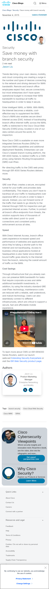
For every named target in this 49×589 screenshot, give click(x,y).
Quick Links (11, 492)
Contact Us (10, 502)
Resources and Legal (15, 520)
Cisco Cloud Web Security (33, 409)
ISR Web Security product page (25, 361)
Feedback (9, 526)
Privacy (8, 540)
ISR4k (17, 414)
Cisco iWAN (8, 414)
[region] (24, 576)
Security (16, 10)
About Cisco (10, 498)
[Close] (45, 567)
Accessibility (10, 551)
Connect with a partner (14, 511)
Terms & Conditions (13, 535)
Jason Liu (7, 67)
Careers (9, 507)
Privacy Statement (23, 579)
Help (7, 531)
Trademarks (10, 555)
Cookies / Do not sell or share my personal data (22, 545)
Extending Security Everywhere (26, 358)
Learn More (31, 481)
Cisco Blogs (17, 3)
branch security (14, 409)
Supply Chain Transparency (16, 560)
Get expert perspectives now (31, 458)
